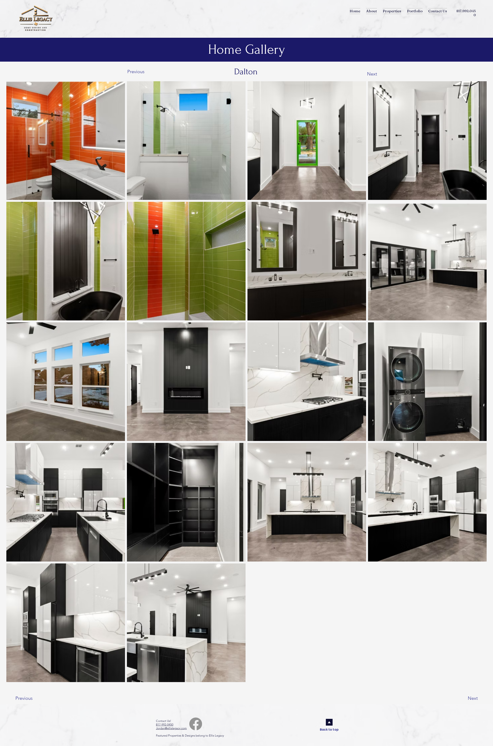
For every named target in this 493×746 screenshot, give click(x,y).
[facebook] (195, 724)
